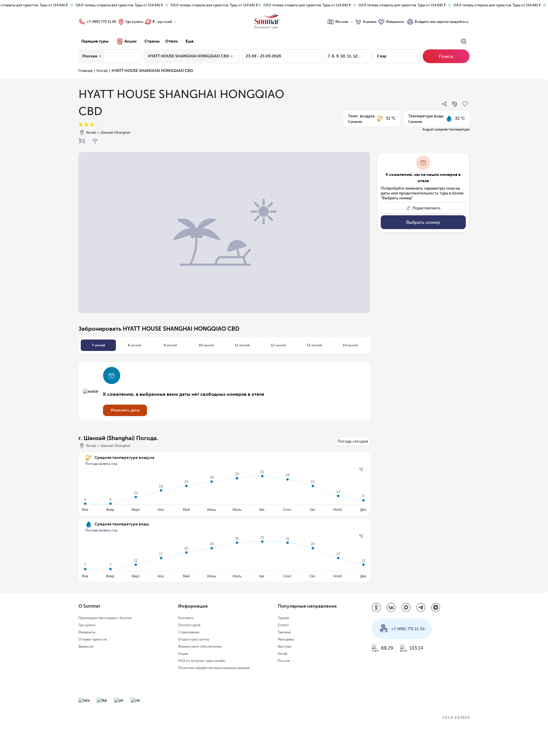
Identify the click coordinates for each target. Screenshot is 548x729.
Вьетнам (284, 646)
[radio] (80, 124)
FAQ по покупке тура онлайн (201, 661)
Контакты (186, 618)
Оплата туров (189, 625)
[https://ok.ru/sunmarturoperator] (376, 608)
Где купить (134, 22)
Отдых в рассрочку (193, 639)
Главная (85, 70)
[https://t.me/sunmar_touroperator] (421, 608)
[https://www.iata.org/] (84, 700)
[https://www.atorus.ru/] (119, 700)
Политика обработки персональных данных (214, 668)
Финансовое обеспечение (200, 646)
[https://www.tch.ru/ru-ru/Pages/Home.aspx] (102, 700)
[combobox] (106, 56)
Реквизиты (86, 632)
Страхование (189, 632)
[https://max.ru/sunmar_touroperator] (406, 608)
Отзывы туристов (92, 639)
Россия (284, 661)
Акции (183, 654)
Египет (283, 625)
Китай (102, 70)
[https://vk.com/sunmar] (391, 608)
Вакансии (86, 646)
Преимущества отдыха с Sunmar (105, 618)
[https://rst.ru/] (135, 700)
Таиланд (284, 632)
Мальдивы (286, 639)
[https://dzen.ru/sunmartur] (435, 608)
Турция (283, 618)
